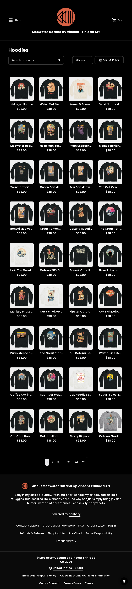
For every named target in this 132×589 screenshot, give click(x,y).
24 (76, 462)
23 (68, 462)
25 (83, 462)
